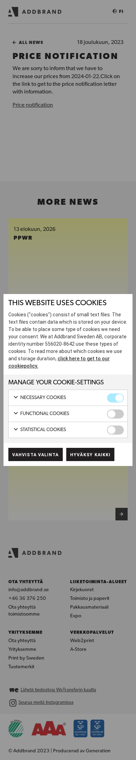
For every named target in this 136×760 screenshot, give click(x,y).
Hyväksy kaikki (90, 454)
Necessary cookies (42, 397)
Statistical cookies (42, 429)
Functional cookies (44, 413)
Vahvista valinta (35, 454)
